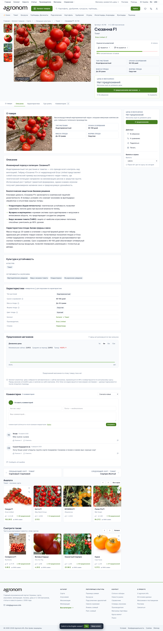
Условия (123, 628)
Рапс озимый (91, 611)
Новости (25, 2)
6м (109, 343)
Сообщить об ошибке (17, 462)
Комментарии (62, 104)
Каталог (17, 2)
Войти (49, 424)
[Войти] (156, 9)
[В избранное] (29, 488)
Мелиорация (65, 604)
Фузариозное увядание (73, 278)
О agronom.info (142, 593)
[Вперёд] (108, 482)
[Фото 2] (8, 38)
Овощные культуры (43, 21)
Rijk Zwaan (98, 512)
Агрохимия (64, 597)
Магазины (57, 2)
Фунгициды (121, 15)
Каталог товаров (18, 21)
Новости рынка (117, 597)
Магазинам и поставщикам (147, 600)
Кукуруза (24, 15)
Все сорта (116, 482)
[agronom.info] (15, 8)
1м (99, 343)
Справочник (68, 2)
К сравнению (135, 138)
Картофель (68, 15)
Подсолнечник (56, 15)
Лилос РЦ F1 (100, 509)
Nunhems (8, 560)
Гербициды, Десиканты (39, 15)
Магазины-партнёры (119, 611)
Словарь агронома (119, 604)
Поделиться (134, 143)
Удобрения (79, 15)
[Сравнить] (29, 491)
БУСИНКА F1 (70, 509)
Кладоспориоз (56, 278)
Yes (86, 626)
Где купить (47, 104)
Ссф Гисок (98, 560)
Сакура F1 (9, 509)
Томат (15, 15)
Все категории (65, 608)
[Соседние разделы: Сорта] (32, 21)
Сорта (28, 21)
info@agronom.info (13, 605)
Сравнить (153, 95)
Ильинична (69, 512)
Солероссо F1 (10, 557)
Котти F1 (38, 509)
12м (113, 343)
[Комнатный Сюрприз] (77, 544)
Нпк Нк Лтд (39, 560)
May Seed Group (41, 512)
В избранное (103, 95)
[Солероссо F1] (18, 544)
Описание (20, 104)
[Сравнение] (151, 9)
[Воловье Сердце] (48, 544)
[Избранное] (145, 9)
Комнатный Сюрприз (73, 557)
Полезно (18, 440)
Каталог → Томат (62, 317)
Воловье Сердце (42, 557)
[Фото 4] (8, 57)
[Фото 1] (8, 28)
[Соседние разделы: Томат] (61, 21)
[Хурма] (107, 544)
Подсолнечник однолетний (96, 600)
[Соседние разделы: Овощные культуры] (52, 21)
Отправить (111, 424)
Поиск (114, 618)
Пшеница (131, 15)
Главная (8, 2)
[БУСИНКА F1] (77, 496)
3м (104, 343)
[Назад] (103, 482)
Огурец (89, 15)
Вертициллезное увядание (17, 278)
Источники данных (144, 597)
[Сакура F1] (18, 496)
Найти (135, 8)
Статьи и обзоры (118, 593)
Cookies (149, 628)
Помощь (134, 2)
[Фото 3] (8, 47)
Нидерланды (61, 326)
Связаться (141, 607)
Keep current (96, 626)
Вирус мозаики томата (39, 278)
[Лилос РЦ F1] (107, 496)
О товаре (8, 104)
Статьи (34, 2)
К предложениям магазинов (126, 90)
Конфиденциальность (136, 628)
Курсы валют (117, 614)
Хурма (97, 557)
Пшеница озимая (92, 593)
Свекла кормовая (92, 604)
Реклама (124, 2)
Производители (45, 2)
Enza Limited (61, 321)
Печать (133, 148)
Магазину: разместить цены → (107, 2)
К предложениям (141, 122)
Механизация (65, 600)
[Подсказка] (22, 299)
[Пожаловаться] (118, 440)
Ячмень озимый (92, 607)
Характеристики (33, 104)
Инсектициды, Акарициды (104, 15)
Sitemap (156, 628)
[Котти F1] (48, 496)
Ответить (28, 440)
